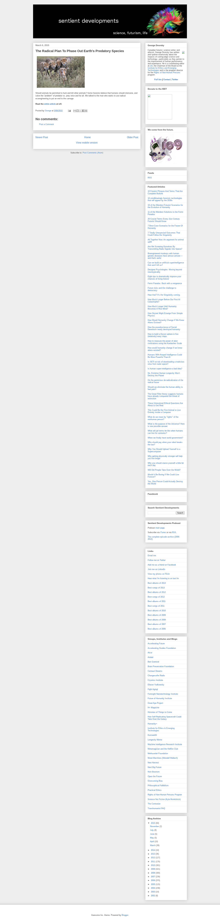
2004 (153, 888)
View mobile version (87, 142)
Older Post (132, 137)
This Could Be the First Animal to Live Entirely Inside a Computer (164, 411)
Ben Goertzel (153, 662)
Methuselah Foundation (158, 753)
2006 (153, 880)
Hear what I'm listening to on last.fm (163, 578)
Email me (152, 555)
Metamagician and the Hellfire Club (163, 749)
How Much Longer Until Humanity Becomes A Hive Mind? (162, 307)
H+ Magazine (153, 707)
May (152, 838)
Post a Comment (46, 124)
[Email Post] (69, 111)
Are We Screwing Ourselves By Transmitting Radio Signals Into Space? (165, 247)
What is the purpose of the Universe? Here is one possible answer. (166, 425)
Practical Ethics (154, 790)
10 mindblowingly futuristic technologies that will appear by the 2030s (165, 199)
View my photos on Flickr (159, 574)
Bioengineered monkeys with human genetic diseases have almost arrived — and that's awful (165, 255)
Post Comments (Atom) (93, 153)
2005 (153, 884)
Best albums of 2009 (157, 615)
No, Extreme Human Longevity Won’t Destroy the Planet (164, 374)
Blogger (125, 915)
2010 (153, 865)
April (152, 841)
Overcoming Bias (155, 781)
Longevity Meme (155, 740)
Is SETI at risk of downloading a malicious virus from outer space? (166, 363)
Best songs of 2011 (156, 606)
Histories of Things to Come (160, 712)
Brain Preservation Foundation (161, 666)
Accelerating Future (156, 643)
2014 (153, 850)
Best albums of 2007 (157, 624)
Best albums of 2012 (157, 592)
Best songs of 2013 (156, 588)
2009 (153, 869)
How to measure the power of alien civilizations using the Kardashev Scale (165, 342)
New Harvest (153, 762)
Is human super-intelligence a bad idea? (165, 369)
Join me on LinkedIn (156, 569)
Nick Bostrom (154, 772)
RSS (150, 178)
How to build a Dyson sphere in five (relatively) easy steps (163, 335)
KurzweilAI (152, 735)
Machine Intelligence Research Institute (165, 744)
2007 (153, 877)
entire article (50, 104)
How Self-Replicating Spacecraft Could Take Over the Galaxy (164, 718)
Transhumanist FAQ (156, 808)
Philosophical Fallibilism (158, 785)
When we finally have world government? (165, 438)
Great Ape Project (155, 703)
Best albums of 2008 (157, 620)
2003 (153, 892)
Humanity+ (152, 724)
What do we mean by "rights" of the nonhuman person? (163, 418)
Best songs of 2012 (156, 597)
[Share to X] (80, 110)
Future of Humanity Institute (160, 698)
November (155, 826)
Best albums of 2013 (157, 583)
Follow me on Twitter (157, 560)
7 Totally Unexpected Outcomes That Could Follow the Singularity (164, 234)
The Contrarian (154, 804)
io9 (151, 66)
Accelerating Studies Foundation (162, 648)
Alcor (150, 653)
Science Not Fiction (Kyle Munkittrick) (164, 799)
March (153, 845)
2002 (153, 896)
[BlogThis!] (77, 110)
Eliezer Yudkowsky (156, 685)
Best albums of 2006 (157, 629)
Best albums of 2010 (157, 610)
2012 (153, 858)
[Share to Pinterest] (86, 110)
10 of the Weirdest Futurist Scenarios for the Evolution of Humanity (165, 206)
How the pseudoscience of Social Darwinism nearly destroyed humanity (164, 328)
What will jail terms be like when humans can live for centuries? (165, 432)
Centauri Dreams (155, 671)
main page (159, 528)
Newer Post (41, 137)
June (152, 834)
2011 (153, 861)
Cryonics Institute (155, 680)
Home (87, 137)
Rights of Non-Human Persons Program (165, 795)
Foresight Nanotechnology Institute (163, 694)
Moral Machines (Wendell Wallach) (163, 758)
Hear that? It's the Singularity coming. (164, 295)
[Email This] (74, 110)
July (152, 830)
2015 (153, 823)
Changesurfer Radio (156, 675)
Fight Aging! (153, 689)
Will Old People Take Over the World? (164, 470)
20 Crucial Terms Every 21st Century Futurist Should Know (164, 220)
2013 (153, 854)
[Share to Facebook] (83, 110)
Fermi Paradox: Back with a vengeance (165, 283)
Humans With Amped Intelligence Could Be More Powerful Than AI (165, 356)
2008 (153, 873)
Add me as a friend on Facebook (162, 565)
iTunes (163, 532)
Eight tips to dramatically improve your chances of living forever (164, 277)
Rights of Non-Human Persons (167, 72)
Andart (150, 657)
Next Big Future (154, 767)
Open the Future (155, 776)
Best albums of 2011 (157, 601)
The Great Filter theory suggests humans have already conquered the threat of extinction (165, 396)
